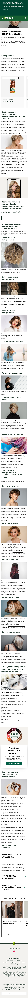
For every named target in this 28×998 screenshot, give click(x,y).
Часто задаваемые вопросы (8, 71)
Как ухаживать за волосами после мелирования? (13, 70)
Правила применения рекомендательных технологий (14, 988)
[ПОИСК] (26, 18)
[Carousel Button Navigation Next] (26, 939)
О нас (3, 989)
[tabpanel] (14, 862)
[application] (14, 994)
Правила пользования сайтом (14, 985)
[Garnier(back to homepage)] (8, 18)
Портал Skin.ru (22, 989)
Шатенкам (3, 508)
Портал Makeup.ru (13, 989)
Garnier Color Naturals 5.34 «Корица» (10, 514)
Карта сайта (6, 984)
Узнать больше (14, 763)
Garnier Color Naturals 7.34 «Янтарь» (16, 626)
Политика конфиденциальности (17, 984)
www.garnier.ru (8, 47)
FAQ (7, 989)
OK (5, 12)
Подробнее (5, 9)
